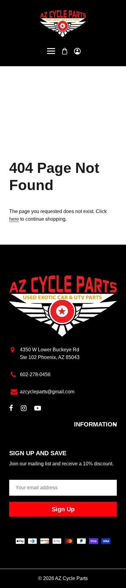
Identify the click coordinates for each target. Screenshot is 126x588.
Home (43, 104)
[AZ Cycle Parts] (63, 23)
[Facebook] (11, 409)
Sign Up (63, 509)
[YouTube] (37, 409)
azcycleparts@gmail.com (47, 391)
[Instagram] (24, 409)
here (14, 219)
